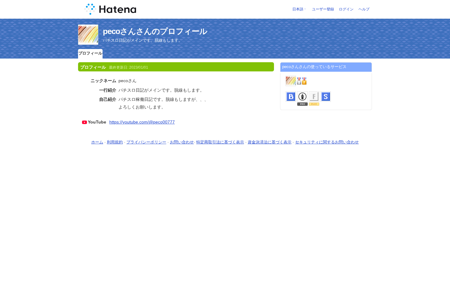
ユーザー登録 (323, 9)
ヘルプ (363, 9)
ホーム (97, 142)
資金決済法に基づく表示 (269, 142)
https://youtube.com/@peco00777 (142, 122)
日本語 (297, 9)
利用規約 (115, 142)
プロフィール (90, 53)
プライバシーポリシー (146, 142)
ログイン (346, 9)
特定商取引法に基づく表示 (220, 142)
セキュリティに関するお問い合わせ (327, 142)
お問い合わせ (182, 142)
